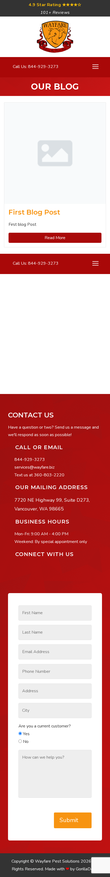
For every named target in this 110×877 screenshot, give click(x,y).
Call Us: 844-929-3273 (35, 67)
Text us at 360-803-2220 (39, 475)
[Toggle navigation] (95, 66)
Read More (55, 238)
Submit (70, 820)
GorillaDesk (86, 869)
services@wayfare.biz (34, 467)
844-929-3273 (29, 459)
